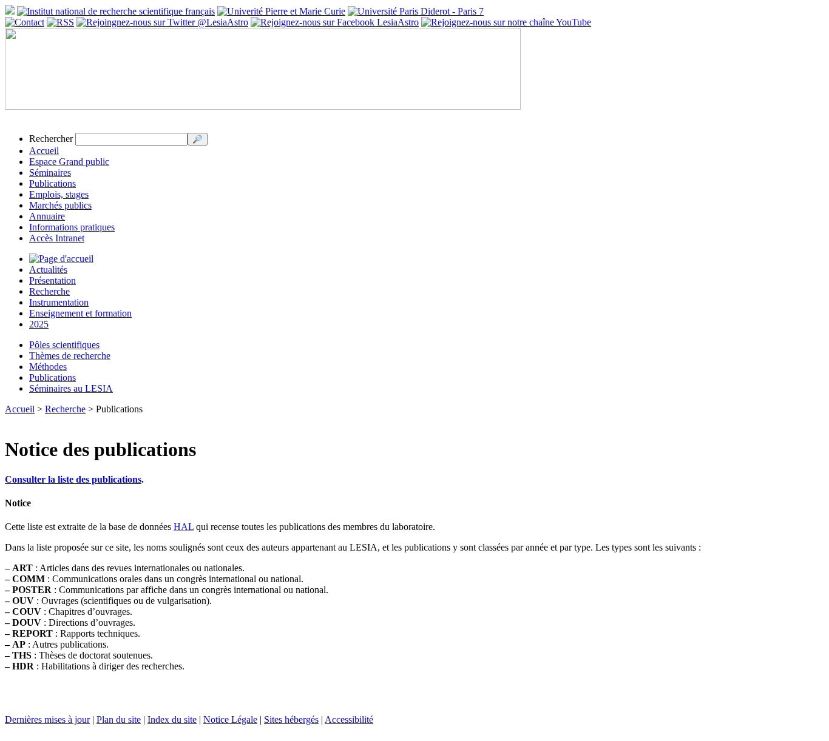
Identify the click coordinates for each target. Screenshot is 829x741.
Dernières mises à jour (47, 719)
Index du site (172, 719)
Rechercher (51, 138)
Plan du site (118, 719)
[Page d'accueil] (61, 258)
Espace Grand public (69, 161)
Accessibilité (349, 719)
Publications (52, 183)
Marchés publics (60, 205)
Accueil (44, 151)
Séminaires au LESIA (71, 388)
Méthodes (48, 366)
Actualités (48, 269)
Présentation (52, 280)
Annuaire (47, 216)
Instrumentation (59, 302)
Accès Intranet (56, 238)
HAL (184, 526)
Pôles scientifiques (64, 345)
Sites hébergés (291, 719)
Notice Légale (230, 719)
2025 (39, 324)
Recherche (49, 291)
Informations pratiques (72, 227)
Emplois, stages (59, 194)
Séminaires (50, 172)
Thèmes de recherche (69, 355)
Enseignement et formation (80, 313)
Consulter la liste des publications (73, 479)
